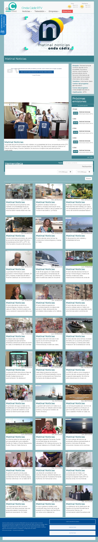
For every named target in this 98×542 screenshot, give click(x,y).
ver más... (90, 157)
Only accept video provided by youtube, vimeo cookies (36, 72)
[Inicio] (12, 7)
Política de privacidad (6, 530)
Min (55, 172)
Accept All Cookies (36, 75)
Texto (60, 163)
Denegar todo (72, 527)
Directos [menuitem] (67, 11)
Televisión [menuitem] (39, 11)
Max (74, 172)
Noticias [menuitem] (26, 11)
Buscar (88, 178)
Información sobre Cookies (18, 530)
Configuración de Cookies (72, 521)
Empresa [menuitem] (53, 11)
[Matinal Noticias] (36, 120)
